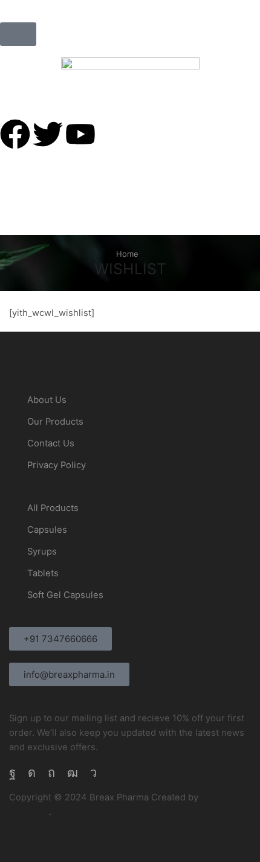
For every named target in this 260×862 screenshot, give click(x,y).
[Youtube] (72, 773)
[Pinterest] (51, 773)
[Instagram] (32, 773)
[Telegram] (93, 773)
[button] (18, 34)
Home (127, 254)
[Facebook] (12, 773)
